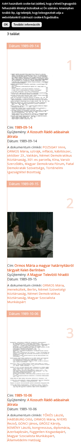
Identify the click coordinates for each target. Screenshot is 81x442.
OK (6, 24)
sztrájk (35, 151)
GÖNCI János (27, 423)
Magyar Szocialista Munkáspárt (30, 436)
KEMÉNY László (19, 427)
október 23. (16, 155)
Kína (55, 159)
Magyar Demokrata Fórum (44, 164)
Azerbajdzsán (17, 432)
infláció (47, 151)
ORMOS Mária (17, 151)
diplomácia (61, 427)
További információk (27, 24)
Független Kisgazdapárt (47, 432)
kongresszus (42, 427)
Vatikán (32, 155)
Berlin (31, 289)
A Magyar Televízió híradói (48, 274)
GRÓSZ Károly (49, 423)
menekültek (16, 289)
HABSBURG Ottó (19, 419)
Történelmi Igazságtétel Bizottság (35, 170)
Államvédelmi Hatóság (24, 440)
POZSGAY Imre (54, 147)
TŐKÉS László (53, 415)
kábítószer (62, 151)
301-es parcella (38, 159)
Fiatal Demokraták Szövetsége (40, 166)
